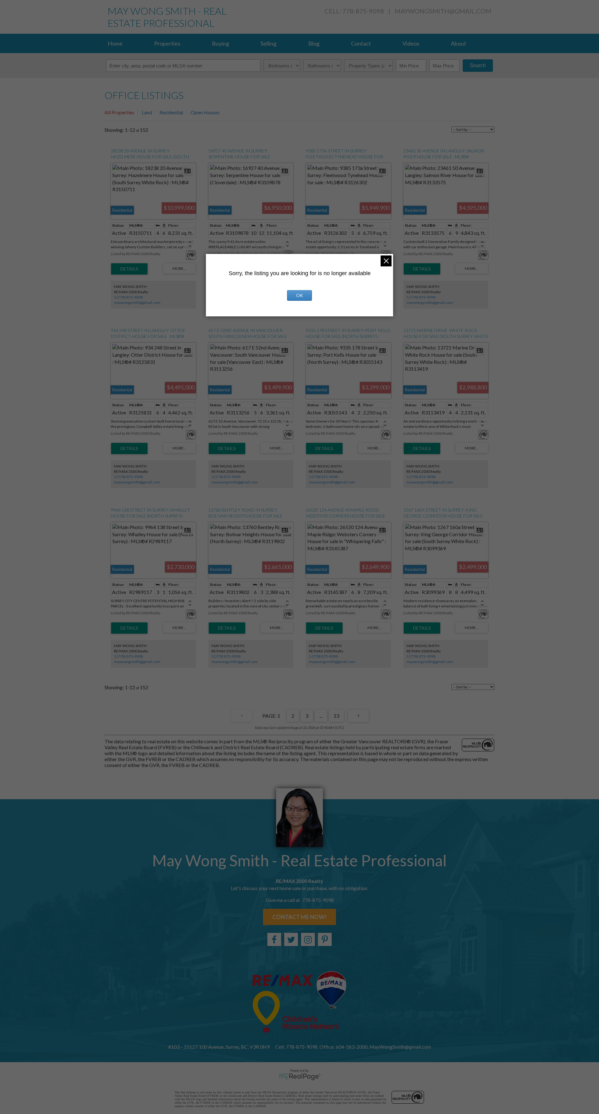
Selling (268, 43)
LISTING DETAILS (129, 269)
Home (115, 43)
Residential (171, 112)
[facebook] (274, 939)
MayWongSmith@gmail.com (443, 11)
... (320, 716)
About (458, 43)
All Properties (119, 112)
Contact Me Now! (299, 916)
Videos (410, 43)
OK (299, 295)
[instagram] (308, 939)
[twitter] (291, 939)
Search (478, 65)
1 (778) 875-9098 (128, 297)
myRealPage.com (300, 1076)
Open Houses (205, 112)
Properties (167, 43)
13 (336, 716)
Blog (313, 43)
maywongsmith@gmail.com (137, 302)
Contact (361, 43)
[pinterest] (325, 939)
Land (147, 112)
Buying (220, 43)
